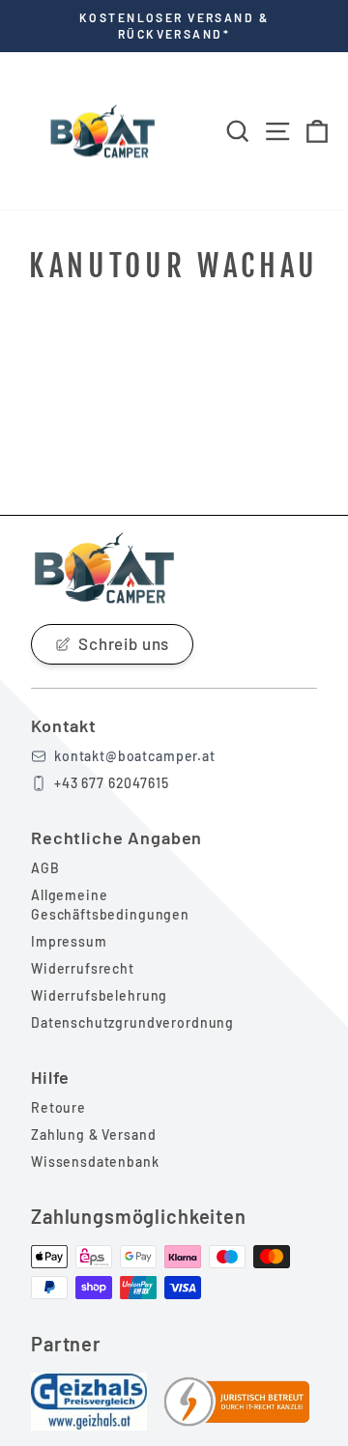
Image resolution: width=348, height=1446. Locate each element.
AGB (45, 868)
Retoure (58, 1107)
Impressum (69, 941)
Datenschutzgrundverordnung (132, 1022)
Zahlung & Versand (93, 1134)
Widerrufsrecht (82, 968)
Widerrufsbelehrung (99, 995)
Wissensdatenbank (95, 1161)
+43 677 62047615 (111, 783)
